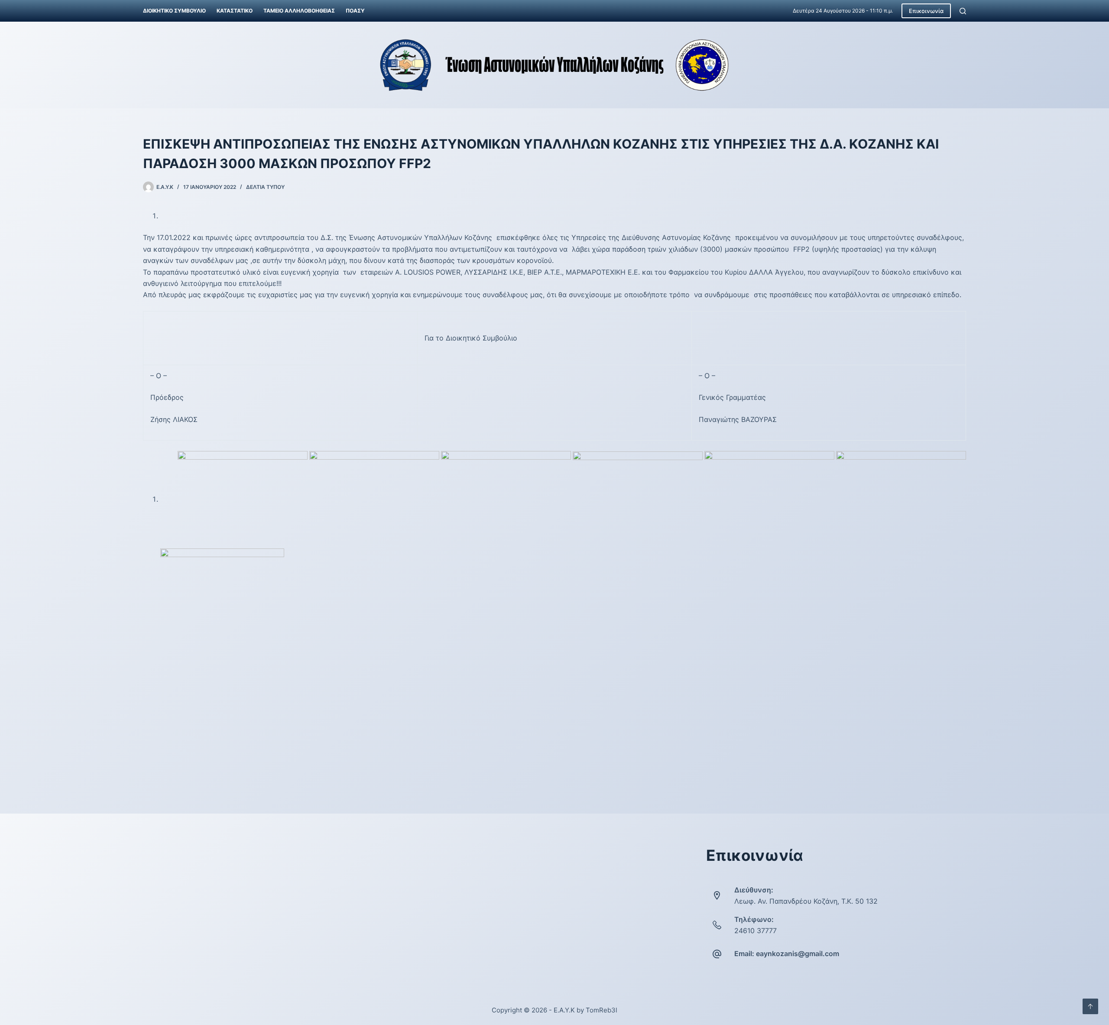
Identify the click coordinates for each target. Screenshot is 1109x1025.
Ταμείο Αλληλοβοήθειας (299, 10)
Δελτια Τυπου (265, 187)
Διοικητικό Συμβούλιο (174, 10)
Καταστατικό (235, 10)
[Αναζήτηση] (963, 11)
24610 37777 (755, 930)
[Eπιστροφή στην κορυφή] (1090, 1006)
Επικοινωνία (926, 10)
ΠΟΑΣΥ (355, 10)
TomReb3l (601, 1010)
